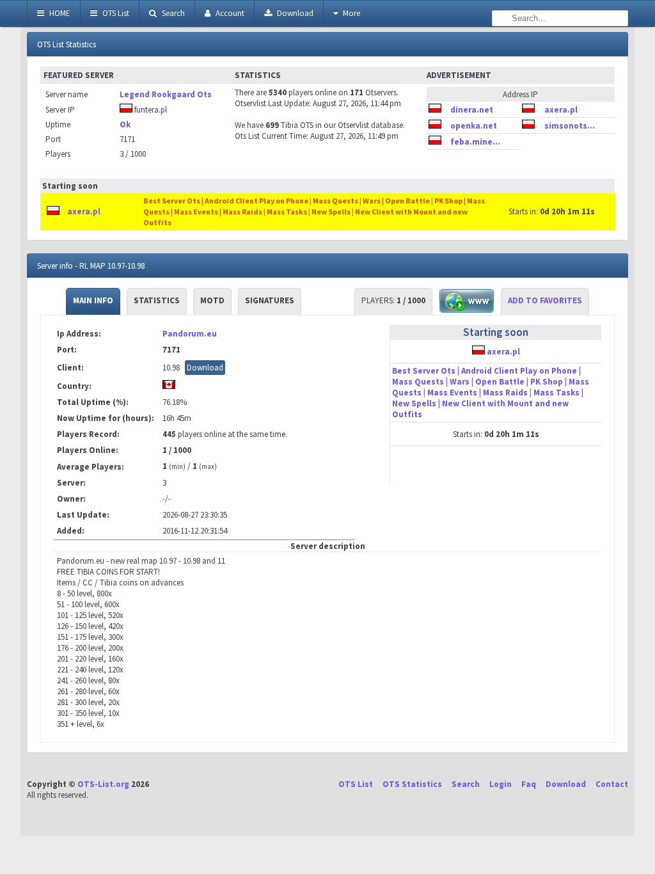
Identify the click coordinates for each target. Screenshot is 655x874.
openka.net (473, 125)
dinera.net (471, 109)
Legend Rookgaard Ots (166, 94)
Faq (528, 784)
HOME (58, 13)
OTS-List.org (103, 784)
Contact (612, 784)
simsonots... (569, 125)
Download (294, 13)
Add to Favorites (545, 300)
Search (172, 13)
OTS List (114, 13)
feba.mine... (475, 141)
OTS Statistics (412, 784)
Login (500, 784)
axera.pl (561, 109)
